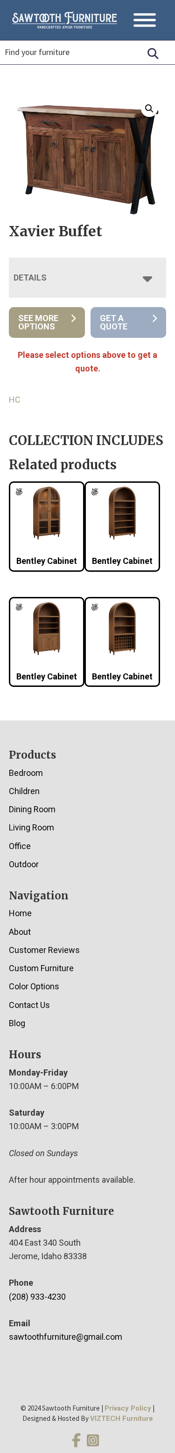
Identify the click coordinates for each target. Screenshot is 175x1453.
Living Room (31, 827)
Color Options (34, 986)
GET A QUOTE (113, 322)
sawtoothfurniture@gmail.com (65, 1337)
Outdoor (24, 864)
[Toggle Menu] (144, 20)
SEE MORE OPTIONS (38, 322)
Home (20, 913)
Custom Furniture (41, 968)
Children (24, 791)
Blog (17, 1023)
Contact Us (29, 1005)
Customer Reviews (44, 950)
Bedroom (26, 773)
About (20, 932)
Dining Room (32, 809)
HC (15, 399)
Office (20, 846)
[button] (149, 108)
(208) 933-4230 (37, 1297)
